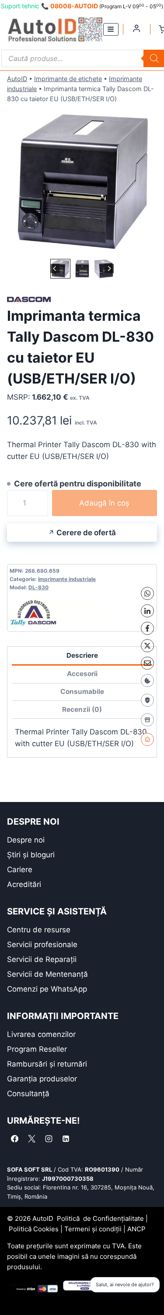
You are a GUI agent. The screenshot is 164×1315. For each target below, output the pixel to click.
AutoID (17, 78)
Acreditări (24, 884)
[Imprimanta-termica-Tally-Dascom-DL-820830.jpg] (82, 182)
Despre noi (26, 840)
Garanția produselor (42, 1078)
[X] (147, 645)
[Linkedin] (65, 1139)
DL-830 (38, 587)
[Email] (147, 662)
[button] (60, 269)
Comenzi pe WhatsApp (47, 989)
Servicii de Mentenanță (47, 974)
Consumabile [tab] (82, 691)
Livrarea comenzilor (41, 1034)
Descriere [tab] (82, 655)
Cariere (19, 869)
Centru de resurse (38, 929)
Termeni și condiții (93, 1229)
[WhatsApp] (147, 593)
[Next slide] (109, 268)
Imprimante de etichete (68, 78)
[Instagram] (48, 1139)
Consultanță (28, 1093)
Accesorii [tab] (82, 673)
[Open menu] (111, 29)
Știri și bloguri (31, 854)
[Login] (136, 28)
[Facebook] (147, 628)
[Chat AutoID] (147, 739)
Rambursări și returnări (47, 1064)
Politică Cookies (34, 1229)
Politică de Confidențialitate (100, 1218)
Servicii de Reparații (42, 959)
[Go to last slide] (54, 268)
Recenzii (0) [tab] (82, 709)
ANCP (136, 1229)
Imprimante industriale (67, 579)
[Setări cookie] (147, 680)
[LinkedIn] (147, 610)
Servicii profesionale (42, 944)
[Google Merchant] (147, 719)
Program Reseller (37, 1049)
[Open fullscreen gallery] (148, 248)
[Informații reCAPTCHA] (147, 700)
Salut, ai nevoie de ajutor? (125, 1284)
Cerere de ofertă (86, 532)
